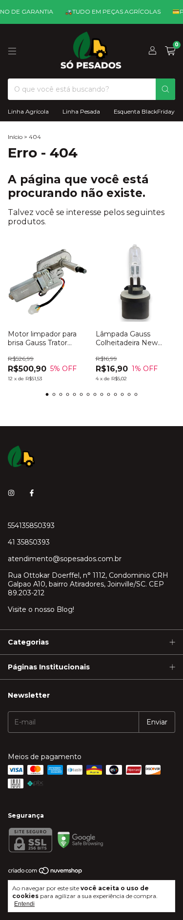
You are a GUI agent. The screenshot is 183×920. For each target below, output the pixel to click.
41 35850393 (29, 542)
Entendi (24, 903)
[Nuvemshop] (45, 872)
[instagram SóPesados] (11, 493)
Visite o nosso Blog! (41, 609)
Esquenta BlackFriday (144, 111)
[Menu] (12, 51)
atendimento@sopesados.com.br (65, 558)
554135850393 (31, 525)
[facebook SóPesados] (31, 493)
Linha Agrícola (28, 111)
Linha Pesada (81, 111)
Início (15, 136)
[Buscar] (165, 89)
